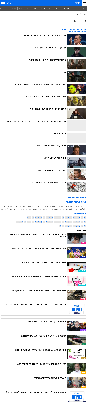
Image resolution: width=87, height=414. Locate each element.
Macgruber (70, 209)
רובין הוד (75, 14)
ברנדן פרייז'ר (27, 209)
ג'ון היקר (19, 209)
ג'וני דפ (12, 209)
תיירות (6, 8)
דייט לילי (39, 206)
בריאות (28, 8)
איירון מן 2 (73, 206)
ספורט (58, 8)
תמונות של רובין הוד (77, 198)
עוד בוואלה (81, 230)
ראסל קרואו (82, 206)
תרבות (43, 8)
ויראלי (51, 8)
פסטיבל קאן (65, 206)
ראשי (83, 8)
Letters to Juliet (80, 209)
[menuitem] (76, 8)
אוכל (21, 8)
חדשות (75, 8)
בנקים (35, 209)
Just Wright (47, 206)
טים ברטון (22, 206)
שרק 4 (3, 206)
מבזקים (67, 8)
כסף (35, 8)
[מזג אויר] (9, 3)
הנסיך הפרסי (30, 206)
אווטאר (62, 209)
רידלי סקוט (56, 206)
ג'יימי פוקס (4, 209)
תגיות (77, 3)
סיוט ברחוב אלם (11, 206)
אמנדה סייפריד (53, 209)
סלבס (14, 8)
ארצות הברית (42, 209)
